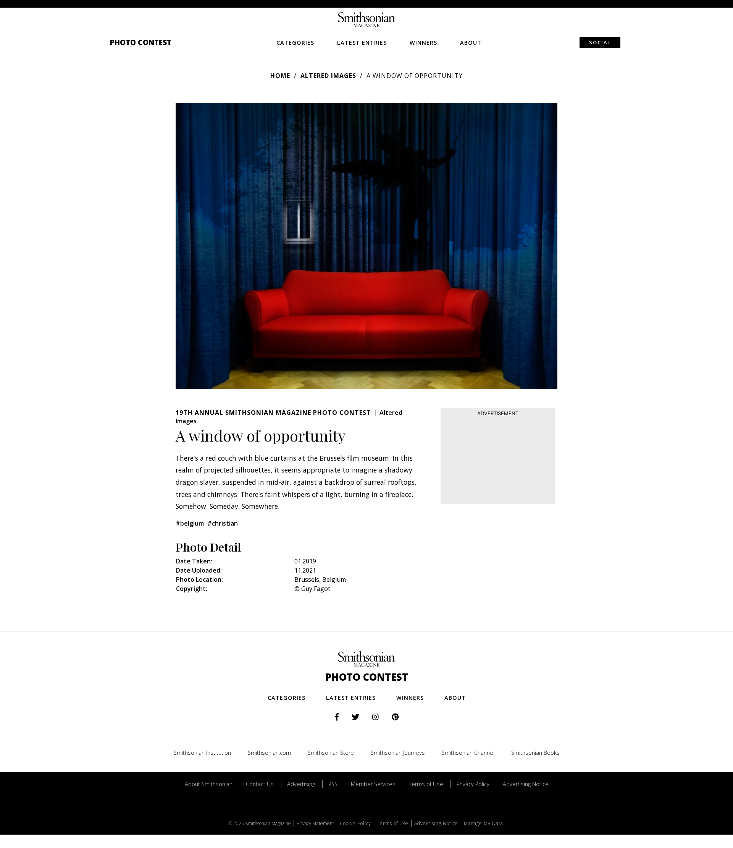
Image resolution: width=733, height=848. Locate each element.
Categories (295, 42)
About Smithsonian (208, 784)
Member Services (373, 784)
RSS (332, 784)
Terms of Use (426, 784)
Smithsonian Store (331, 752)
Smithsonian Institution (202, 752)
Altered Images (328, 75)
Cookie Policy (355, 823)
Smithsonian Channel (468, 752)
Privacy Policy (473, 784)
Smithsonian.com (269, 752)
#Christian (222, 523)
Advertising (301, 784)
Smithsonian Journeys (398, 752)
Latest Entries (362, 42)
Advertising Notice (526, 784)
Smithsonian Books (535, 752)
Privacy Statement (315, 823)
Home (280, 75)
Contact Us (260, 784)
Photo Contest (140, 42)
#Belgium (190, 523)
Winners (423, 42)
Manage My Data (483, 823)
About (470, 42)
